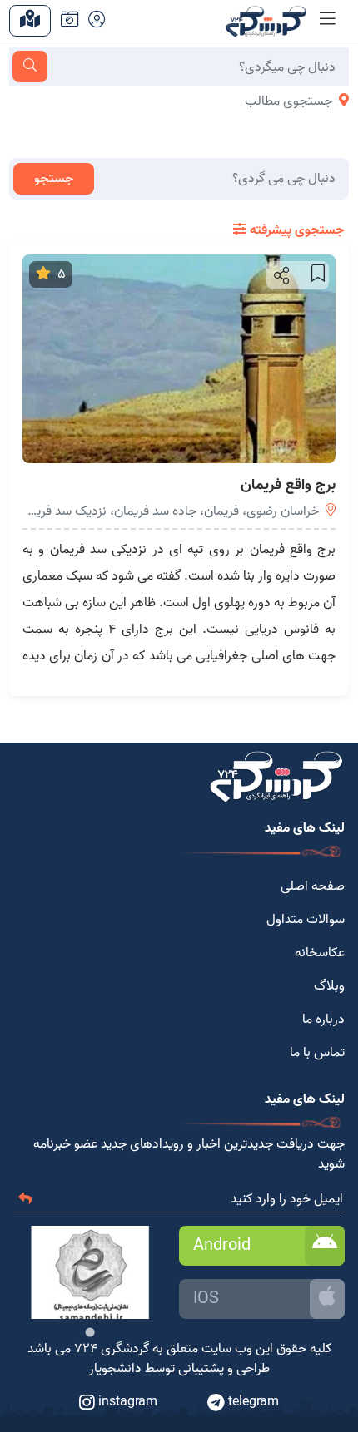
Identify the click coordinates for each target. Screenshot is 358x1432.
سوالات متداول (305, 920)
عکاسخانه (320, 953)
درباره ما (323, 1019)
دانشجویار (115, 1369)
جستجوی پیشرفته (295, 230)
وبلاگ (329, 986)
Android (222, 1245)
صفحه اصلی (313, 886)
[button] (280, 275)
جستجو (53, 179)
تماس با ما (317, 1053)
